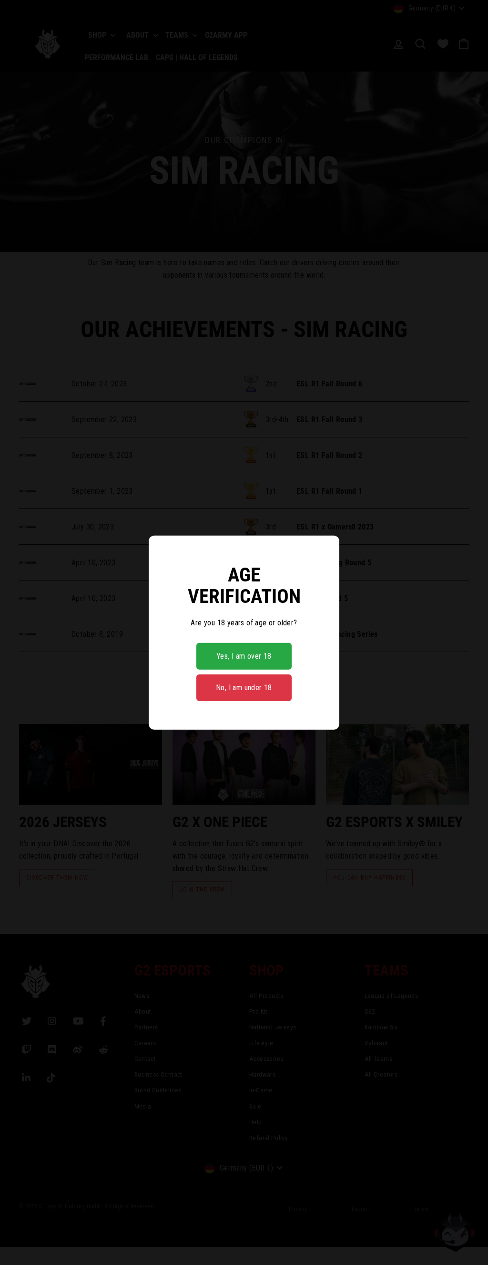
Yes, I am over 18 (244, 656)
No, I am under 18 (244, 687)
